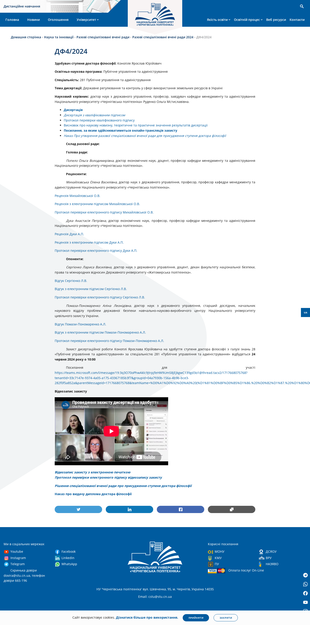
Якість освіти (217, 19)
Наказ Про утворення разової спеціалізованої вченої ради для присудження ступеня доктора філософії (145, 135)
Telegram (17, 564)
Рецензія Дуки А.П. (69, 234)
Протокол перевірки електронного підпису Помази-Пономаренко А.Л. (109, 341)
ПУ (217, 564)
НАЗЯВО (272, 564)
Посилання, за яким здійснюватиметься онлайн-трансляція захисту (120, 130)
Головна (12, 19)
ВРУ (269, 558)
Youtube (16, 551)
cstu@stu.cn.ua (160, 596)
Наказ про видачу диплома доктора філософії (93, 494)
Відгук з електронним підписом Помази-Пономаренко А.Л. (100, 332)
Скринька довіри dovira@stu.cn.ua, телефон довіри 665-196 (24, 575)
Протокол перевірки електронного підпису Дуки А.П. (96, 250)
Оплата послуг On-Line (246, 570)
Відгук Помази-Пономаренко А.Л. (80, 324)
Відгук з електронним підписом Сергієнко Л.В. (91, 289)
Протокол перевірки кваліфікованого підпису (99, 120)
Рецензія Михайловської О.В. (77, 196)
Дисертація (73, 110)
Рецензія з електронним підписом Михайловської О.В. (97, 204)
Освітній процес (247, 19)
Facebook (69, 551)
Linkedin (68, 558)
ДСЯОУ (271, 551)
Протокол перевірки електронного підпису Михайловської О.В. (104, 212)
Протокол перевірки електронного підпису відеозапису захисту (108, 477)
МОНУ (219, 551)
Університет (86, 19)
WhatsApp (69, 564)
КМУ (218, 558)
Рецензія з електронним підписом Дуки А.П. (89, 242)
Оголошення (58, 19)
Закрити (226, 617)
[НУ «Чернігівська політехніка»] (155, 15)
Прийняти (196, 617)
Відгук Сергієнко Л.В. (71, 281)
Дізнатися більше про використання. (147, 617)
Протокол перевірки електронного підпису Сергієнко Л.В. (100, 297)
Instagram (18, 558)
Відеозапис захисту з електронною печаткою (92, 472)
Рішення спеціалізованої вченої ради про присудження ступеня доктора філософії (123, 486)
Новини (33, 19)
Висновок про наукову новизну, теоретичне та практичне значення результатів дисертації (136, 125)
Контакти (297, 19)
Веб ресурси (276, 19)
